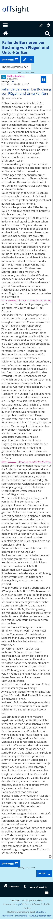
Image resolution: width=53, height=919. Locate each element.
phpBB (19, 904)
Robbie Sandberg (15, 76)
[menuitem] (5, 25)
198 (12, 81)
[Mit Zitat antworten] (43, 79)
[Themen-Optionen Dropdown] (27, 59)
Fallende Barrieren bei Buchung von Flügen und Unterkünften (25, 47)
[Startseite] (26, 9)
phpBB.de (41, 911)
